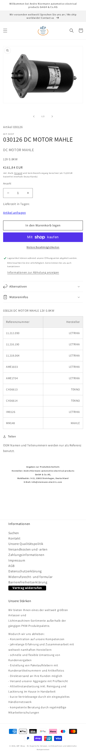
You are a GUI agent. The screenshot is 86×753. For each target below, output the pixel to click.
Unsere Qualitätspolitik (25, 544)
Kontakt (14, 538)
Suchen (13, 533)
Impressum (16, 560)
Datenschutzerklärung (25, 571)
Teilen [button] (12, 436)
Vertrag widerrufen (27, 588)
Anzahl (7, 183)
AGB (11, 566)
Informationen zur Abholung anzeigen (33, 272)
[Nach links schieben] (33, 116)
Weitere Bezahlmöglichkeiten (43, 247)
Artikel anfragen (14, 213)
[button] (5, 30)
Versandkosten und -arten (27, 549)
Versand (18, 173)
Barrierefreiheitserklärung (27, 582)
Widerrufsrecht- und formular (30, 577)
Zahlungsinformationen (26, 555)
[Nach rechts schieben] (52, 116)
